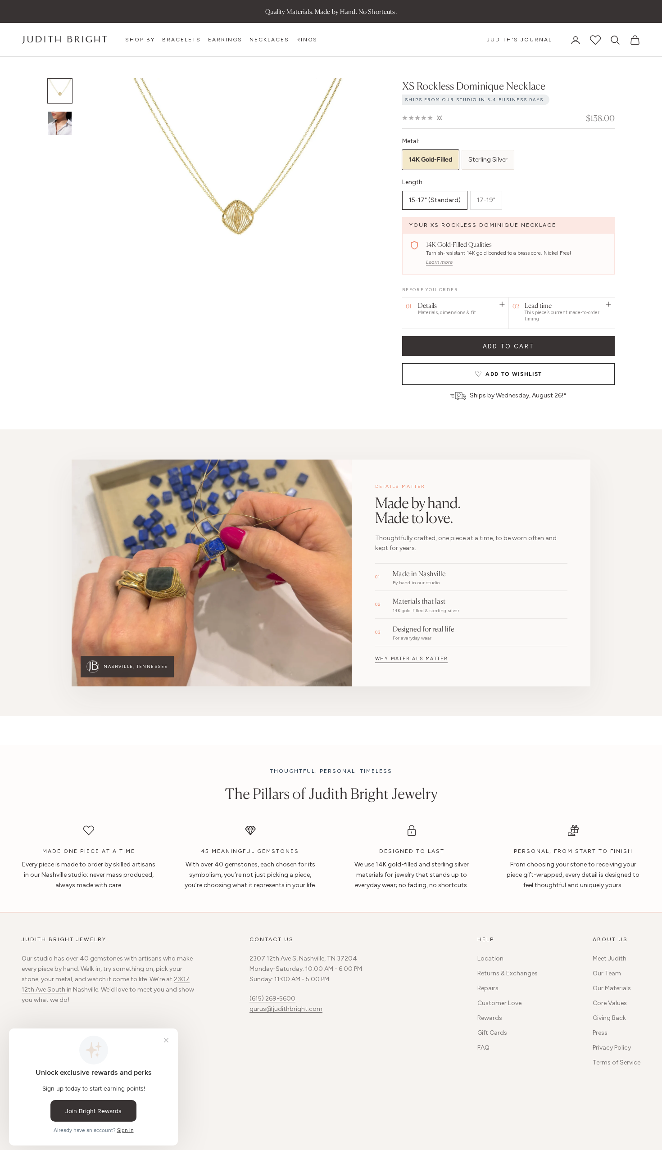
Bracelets (181, 39)
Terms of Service (616, 1062)
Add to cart (509, 346)
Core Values (610, 1003)
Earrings (225, 39)
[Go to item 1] (60, 91)
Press (600, 1033)
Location (490, 958)
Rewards (489, 1018)
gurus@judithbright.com (285, 1009)
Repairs (488, 988)
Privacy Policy (612, 1047)
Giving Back (609, 1018)
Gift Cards (492, 1033)
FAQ (483, 1047)
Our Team (607, 973)
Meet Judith (609, 958)
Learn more (439, 262)
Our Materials (612, 988)
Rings (306, 39)
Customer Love (499, 1003)
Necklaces (269, 39)
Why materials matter (411, 659)
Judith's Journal (519, 39)
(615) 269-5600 (272, 998)
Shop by (140, 39)
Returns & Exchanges (507, 973)
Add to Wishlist (513, 374)
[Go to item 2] (60, 123)
